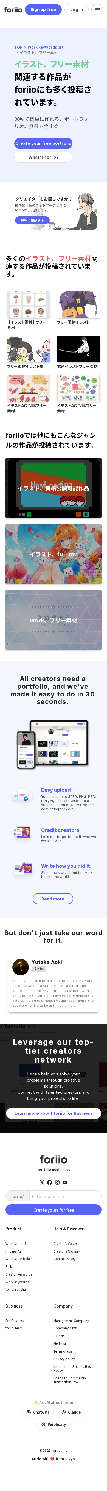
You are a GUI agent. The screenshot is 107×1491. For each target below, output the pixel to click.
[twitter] (42, 1182)
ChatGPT (41, 1411)
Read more (52, 898)
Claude (74, 1411)
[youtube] (65, 1182)
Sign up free (43, 9)
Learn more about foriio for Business (54, 1113)
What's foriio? (43, 157)
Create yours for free (53, 1210)
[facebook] (49, 1182)
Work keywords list (46, 47)
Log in (76, 9)
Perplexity (57, 1424)
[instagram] (57, 1182)
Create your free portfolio (43, 143)
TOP (18, 47)
